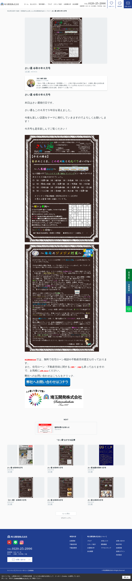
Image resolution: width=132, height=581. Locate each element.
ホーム (26, 4)
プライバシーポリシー (21, 570)
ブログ (50, 4)
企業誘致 (72, 541)
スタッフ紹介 (58, 4)
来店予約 (119, 544)
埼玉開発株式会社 (30, 360)
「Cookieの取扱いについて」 (21, 578)
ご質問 (72, 367)
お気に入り (111, 6)
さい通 (27, 72)
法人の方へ (33, 4)
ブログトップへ (66, 518)
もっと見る (66, 513)
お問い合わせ (128, 6)
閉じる (126, 577)
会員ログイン (120, 551)
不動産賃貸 (73, 548)
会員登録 (119, 548)
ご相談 (79, 367)
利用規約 (31, 570)
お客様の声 (67, 4)
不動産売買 (73, 544)
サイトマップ (11, 570)
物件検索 (42, 4)
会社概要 (75, 4)
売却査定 (119, 555)
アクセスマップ (106, 548)
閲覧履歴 (119, 6)
